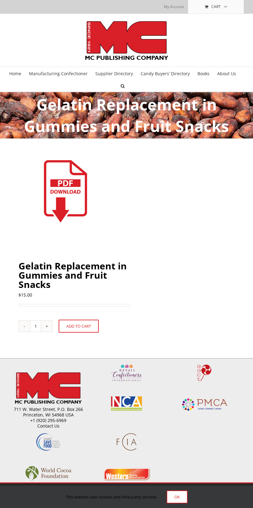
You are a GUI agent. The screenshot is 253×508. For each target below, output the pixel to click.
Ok (177, 497)
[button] (123, 85)
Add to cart (78, 326)
